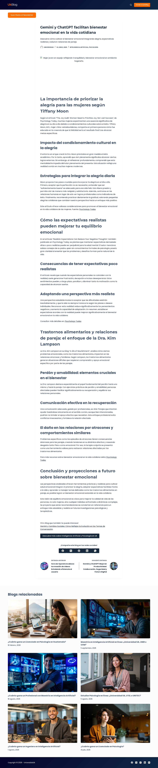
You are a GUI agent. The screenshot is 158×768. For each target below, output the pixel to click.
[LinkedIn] (87, 550)
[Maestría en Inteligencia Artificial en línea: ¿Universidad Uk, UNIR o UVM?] (115, 618)
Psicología (93, 47)
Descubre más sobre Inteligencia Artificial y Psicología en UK (70, 536)
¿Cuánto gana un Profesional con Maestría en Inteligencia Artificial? (42, 695)
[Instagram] (140, 763)
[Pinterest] (79, 550)
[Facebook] (63, 550)
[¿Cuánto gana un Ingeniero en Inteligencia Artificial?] (42, 723)
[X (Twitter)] (71, 550)
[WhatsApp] (95, 550)
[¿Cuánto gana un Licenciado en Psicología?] (115, 723)
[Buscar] (131, 5)
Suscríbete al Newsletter (22, 15)
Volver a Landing (142, 5)
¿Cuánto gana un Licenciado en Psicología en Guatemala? (37, 642)
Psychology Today (87, 209)
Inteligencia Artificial (79, 47)
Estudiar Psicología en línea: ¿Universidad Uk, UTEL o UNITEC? (111, 695)
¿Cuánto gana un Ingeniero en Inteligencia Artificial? (34, 746)
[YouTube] (149, 763)
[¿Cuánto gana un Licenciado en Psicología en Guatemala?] (42, 618)
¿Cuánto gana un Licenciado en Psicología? (102, 746)
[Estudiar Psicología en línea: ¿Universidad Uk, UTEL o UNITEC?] (115, 672)
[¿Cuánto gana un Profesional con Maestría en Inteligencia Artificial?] (42, 672)
